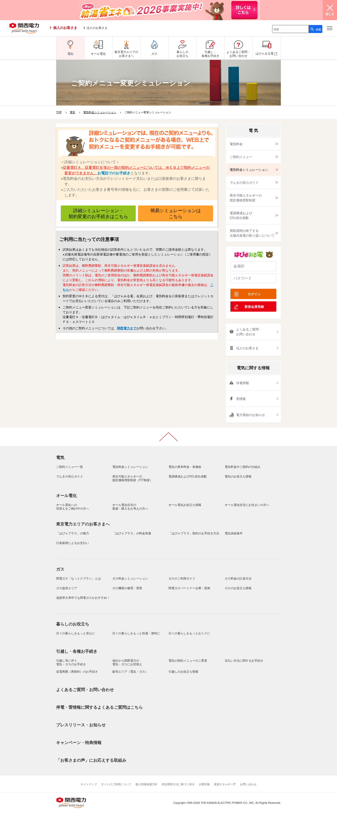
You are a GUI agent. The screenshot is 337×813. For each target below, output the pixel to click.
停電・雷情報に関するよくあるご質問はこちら (99, 707)
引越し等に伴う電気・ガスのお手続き (71, 662)
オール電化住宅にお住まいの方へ (247, 504)
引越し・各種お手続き (76, 651)
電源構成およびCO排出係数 (241, 215)
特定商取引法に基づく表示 (178, 784)
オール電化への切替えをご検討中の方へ (72, 506)
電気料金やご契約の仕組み (242, 466)
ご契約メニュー (241, 156)
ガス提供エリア (66, 588)
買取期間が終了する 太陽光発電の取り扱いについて (252, 233)
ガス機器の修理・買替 (127, 588)
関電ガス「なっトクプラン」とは (78, 578)
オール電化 (66, 495)
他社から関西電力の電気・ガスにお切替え (127, 662)
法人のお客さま (97, 27)
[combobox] (290, 29)
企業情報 (204, 784)
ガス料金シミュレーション (130, 578)
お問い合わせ (248, 784)
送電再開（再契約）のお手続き (77, 671)
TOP (59, 112)
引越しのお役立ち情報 (183, 671)
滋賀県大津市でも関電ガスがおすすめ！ (83, 597)
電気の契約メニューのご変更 (187, 660)
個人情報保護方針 (146, 784)
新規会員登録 (254, 306)
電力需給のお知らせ (250, 414)
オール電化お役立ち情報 (184, 504)
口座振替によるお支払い (72, 543)
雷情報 (241, 398)
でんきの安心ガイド (244, 182)
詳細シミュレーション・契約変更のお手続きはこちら (98, 213)
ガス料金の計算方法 (238, 578)
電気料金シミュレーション (99, 112)
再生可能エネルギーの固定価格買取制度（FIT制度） (132, 478)
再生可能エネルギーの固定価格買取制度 (246, 197)
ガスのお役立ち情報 (238, 588)
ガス (60, 569)
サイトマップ (88, 784)
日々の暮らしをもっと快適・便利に (136, 633)
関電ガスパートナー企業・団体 (189, 588)
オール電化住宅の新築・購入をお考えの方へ (130, 506)
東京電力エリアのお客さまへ (83, 524)
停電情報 (242, 382)
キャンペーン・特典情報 (79, 742)
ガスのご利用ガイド (181, 578)
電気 (72, 112)
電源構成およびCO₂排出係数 (187, 476)
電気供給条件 (234, 533)
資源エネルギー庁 (225, 784)
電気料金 (236, 144)
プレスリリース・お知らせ (81, 725)
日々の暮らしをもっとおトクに (189, 633)
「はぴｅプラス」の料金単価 (131, 533)
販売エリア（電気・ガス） (130, 671)
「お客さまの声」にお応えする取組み (91, 760)
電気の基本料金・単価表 (184, 466)
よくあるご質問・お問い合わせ (249, 331)
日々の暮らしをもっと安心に (75, 633)
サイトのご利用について (116, 784)
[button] (329, 28)
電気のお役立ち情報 (238, 476)
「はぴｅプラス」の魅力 (72, 533)
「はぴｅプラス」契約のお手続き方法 (193, 533)
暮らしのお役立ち (72, 624)
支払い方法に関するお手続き (244, 660)
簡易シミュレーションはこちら (175, 213)
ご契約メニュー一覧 (69, 466)
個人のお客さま (65, 27)
